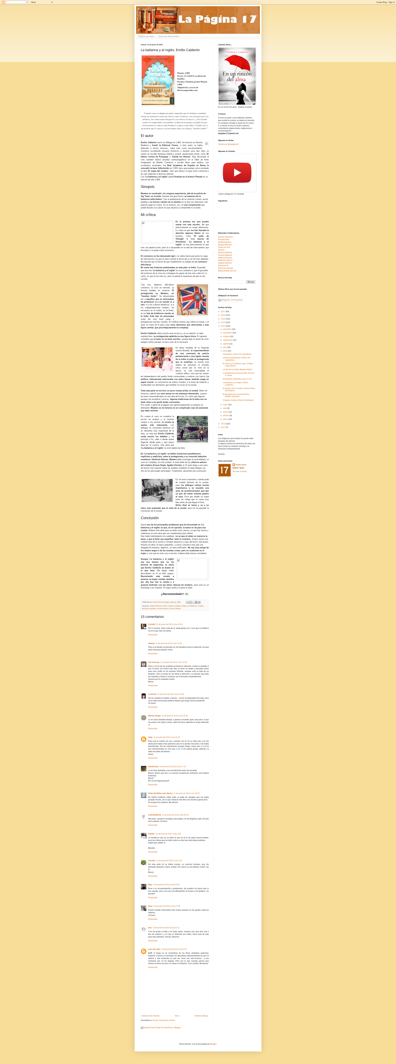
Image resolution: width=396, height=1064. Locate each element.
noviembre (227, 333)
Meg (150, 885)
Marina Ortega (154, 716)
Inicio (177, 1016)
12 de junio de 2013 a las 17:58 (166, 906)
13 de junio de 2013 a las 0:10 (174, 949)
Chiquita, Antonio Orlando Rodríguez (238, 400)
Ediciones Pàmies (225, 268)
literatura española (149, 608)
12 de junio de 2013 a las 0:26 (168, 834)
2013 (223, 326)
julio (225, 347)
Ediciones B (223, 265)
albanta (151, 643)
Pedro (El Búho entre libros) (160, 793)
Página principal (146, 36)
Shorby (151, 834)
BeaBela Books (224, 242)
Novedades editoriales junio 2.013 (237, 379)
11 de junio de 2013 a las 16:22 (175, 716)
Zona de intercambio (169, 36)
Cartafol (151, 624)
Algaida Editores (225, 263)
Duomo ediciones (225, 237)
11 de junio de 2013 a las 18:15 (186, 793)
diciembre (227, 329)
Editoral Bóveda (225, 245)
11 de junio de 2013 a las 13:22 (169, 643)
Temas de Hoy (224, 247)
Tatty (150, 737)
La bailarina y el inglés (195, 606)
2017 (223, 311)
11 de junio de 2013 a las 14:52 (171, 694)
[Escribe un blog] (190, 602)
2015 (223, 319)
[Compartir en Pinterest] (199, 602)
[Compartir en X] (193, 602)
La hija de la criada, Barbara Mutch (237, 369)
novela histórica (162, 608)
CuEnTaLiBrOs (154, 815)
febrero (226, 415)
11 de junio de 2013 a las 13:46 (173, 662)
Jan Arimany (153, 662)
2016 (223, 315)
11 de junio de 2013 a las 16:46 (166, 737)
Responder (153, 635)
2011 (223, 427)
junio (225, 351)
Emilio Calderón (168, 606)
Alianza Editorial (225, 252)
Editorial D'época (225, 260)
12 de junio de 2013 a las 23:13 (166, 928)
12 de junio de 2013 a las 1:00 (169, 861)
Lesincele (152, 694)
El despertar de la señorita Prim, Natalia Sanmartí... (236, 395)
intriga (184, 606)
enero (225, 419)
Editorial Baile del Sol (227, 271)
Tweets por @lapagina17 (228, 144)
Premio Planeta (175, 608)
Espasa (221, 250)
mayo (225, 405)
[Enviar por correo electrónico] (187, 602)
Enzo (150, 906)
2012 (223, 424)
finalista (178, 606)
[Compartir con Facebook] (196, 602)
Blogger (213, 1044)
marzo (226, 412)
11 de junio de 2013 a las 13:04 (169, 624)
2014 (223, 322)
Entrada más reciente (150, 1016)
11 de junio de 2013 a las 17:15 (173, 766)
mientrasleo (153, 766)
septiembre (228, 340)
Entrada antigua (201, 1016)
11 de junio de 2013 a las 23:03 (175, 815)
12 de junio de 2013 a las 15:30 (166, 885)
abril (225, 408)
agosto (226, 344)
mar (150, 928)
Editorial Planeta (156, 606)
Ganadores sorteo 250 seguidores (237, 354)
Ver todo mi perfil (239, 471)
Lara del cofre (154, 949)
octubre (226, 336)
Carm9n (151, 861)
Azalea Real (241, 465)
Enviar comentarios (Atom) (164, 1020)
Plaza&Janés (223, 239)
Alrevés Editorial (225, 255)
